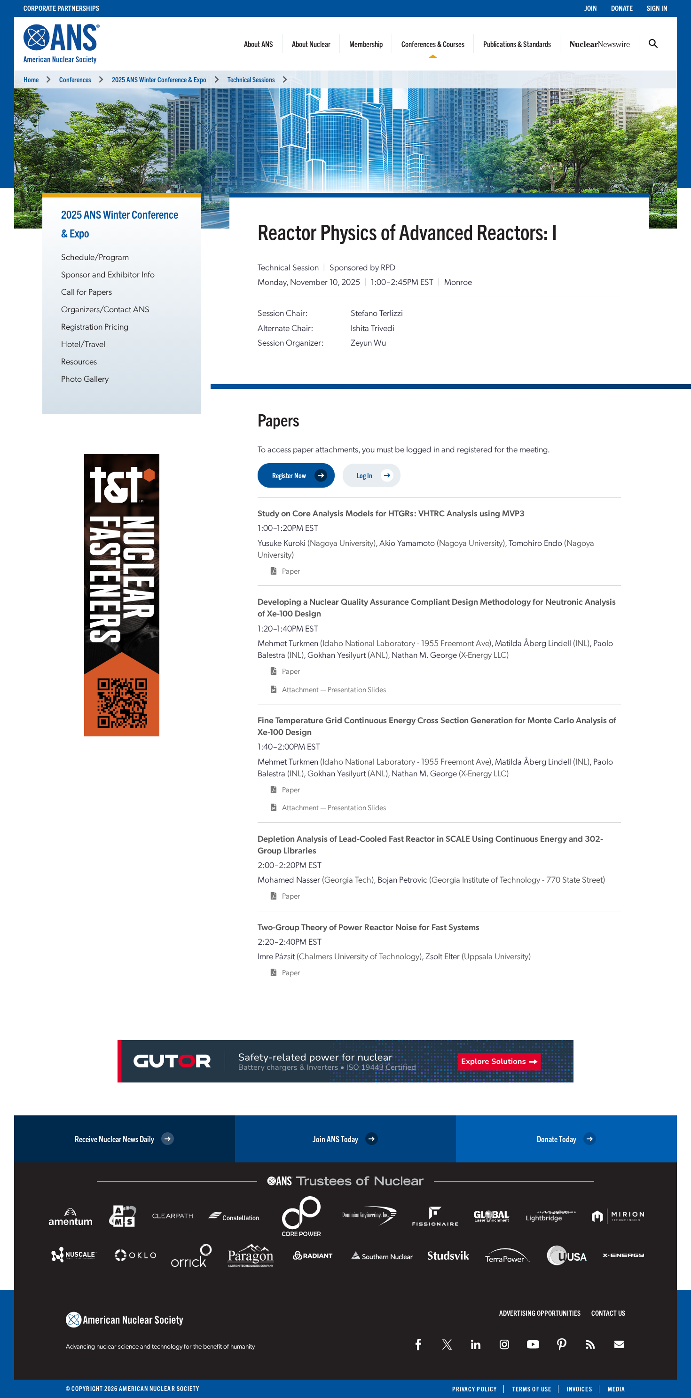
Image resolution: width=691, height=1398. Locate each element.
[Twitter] (447, 1344)
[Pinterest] (562, 1344)
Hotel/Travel (83, 343)
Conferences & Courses (432, 43)
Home (31, 79)
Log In (364, 475)
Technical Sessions (251, 79)
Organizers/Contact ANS (105, 308)
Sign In (657, 7)
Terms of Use (531, 1389)
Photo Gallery (85, 378)
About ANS (258, 43)
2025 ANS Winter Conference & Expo (159, 79)
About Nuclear (311, 43)
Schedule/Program (95, 256)
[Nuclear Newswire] (590, 1344)
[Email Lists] (619, 1344)
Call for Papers (86, 291)
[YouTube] (533, 1344)
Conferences (75, 79)
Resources (79, 360)
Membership (366, 43)
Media (616, 1389)
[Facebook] (418, 1344)
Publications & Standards (517, 43)
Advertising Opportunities (540, 1312)
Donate (622, 7)
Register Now (289, 475)
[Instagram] (504, 1344)
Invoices (579, 1389)
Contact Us (608, 1312)
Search (653, 44)
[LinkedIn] (476, 1344)
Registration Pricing (94, 326)
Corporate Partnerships (61, 7)
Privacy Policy (474, 1389)
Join (590, 7)
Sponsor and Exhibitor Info (108, 274)
